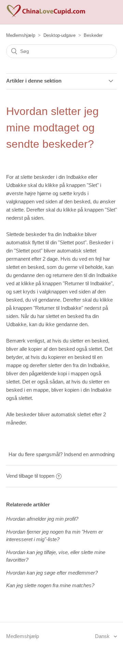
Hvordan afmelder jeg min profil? (42, 519)
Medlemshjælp (20, 35)
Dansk (103, 636)
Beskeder (93, 35)
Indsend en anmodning (89, 454)
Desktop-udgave (59, 35)
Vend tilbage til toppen (30, 476)
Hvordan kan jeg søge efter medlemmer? (52, 573)
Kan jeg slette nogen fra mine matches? (50, 585)
